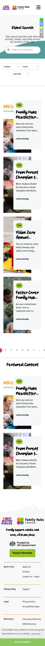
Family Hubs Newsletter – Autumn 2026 (26, 115)
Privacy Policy (28, 602)
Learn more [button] (35, 634)
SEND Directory (29, 624)
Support (26, 589)
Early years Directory (31, 619)
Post (19, 105)
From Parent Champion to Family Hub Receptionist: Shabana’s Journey (27, 175)
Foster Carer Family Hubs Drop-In (27, 295)
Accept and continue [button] (22, 642)
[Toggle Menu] (38, 7)
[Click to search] (8, 50)
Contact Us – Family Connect (31, 577)
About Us (26, 567)
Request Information (22, 553)
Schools (26, 572)
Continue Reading (22, 139)
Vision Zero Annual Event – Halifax (25, 235)
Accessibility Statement (31, 607)
